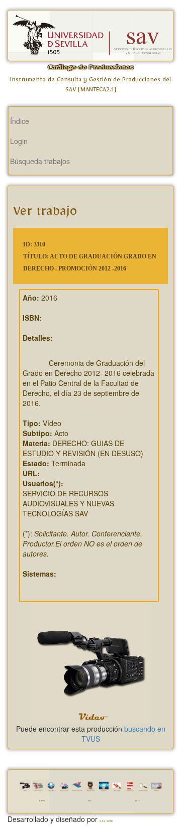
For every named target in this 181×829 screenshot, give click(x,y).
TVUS (137, 801)
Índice (19, 121)
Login (19, 141)
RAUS (42, 801)
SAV (90, 801)
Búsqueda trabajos (40, 161)
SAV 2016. (107, 821)
